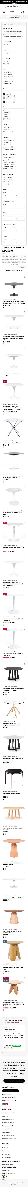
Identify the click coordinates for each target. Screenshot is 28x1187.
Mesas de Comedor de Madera (13, 36)
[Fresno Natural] (6, 694)
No (6, 64)
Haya (6, 181)
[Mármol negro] (3, 307)
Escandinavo (8, 76)
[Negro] (3, 694)
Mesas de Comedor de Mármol (13, 31)
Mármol (7, 144)
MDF (6, 160)
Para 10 (7, 114)
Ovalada (7, 129)
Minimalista (8, 83)
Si (6, 44)
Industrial (8, 74)
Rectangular (8, 132)
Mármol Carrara (9, 164)
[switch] (3, 1179)
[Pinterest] (6, 1104)
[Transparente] (3, 447)
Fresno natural (9, 157)
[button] (16, 11)
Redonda (8, 127)
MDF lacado (8, 147)
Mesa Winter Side (8, 1047)
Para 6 (7, 116)
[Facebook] (3, 1104)
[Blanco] (3, 377)
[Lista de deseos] (24, 277)
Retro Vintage (9, 72)
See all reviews (15, 1022)
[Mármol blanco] (3, 344)
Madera (7, 142)
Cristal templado (10, 149)
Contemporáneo (10, 81)
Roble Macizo (9, 177)
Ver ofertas (14, 3)
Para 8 (7, 112)
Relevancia (22, 267)
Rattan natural (9, 140)
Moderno (8, 79)
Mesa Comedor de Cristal (12, 34)
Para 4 (7, 119)
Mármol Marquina (10, 162)
